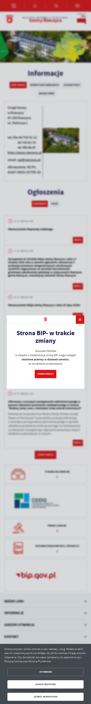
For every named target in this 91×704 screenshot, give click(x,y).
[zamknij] (80, 319)
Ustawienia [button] (45, 671)
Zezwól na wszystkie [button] (46, 696)
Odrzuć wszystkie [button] (45, 684)
